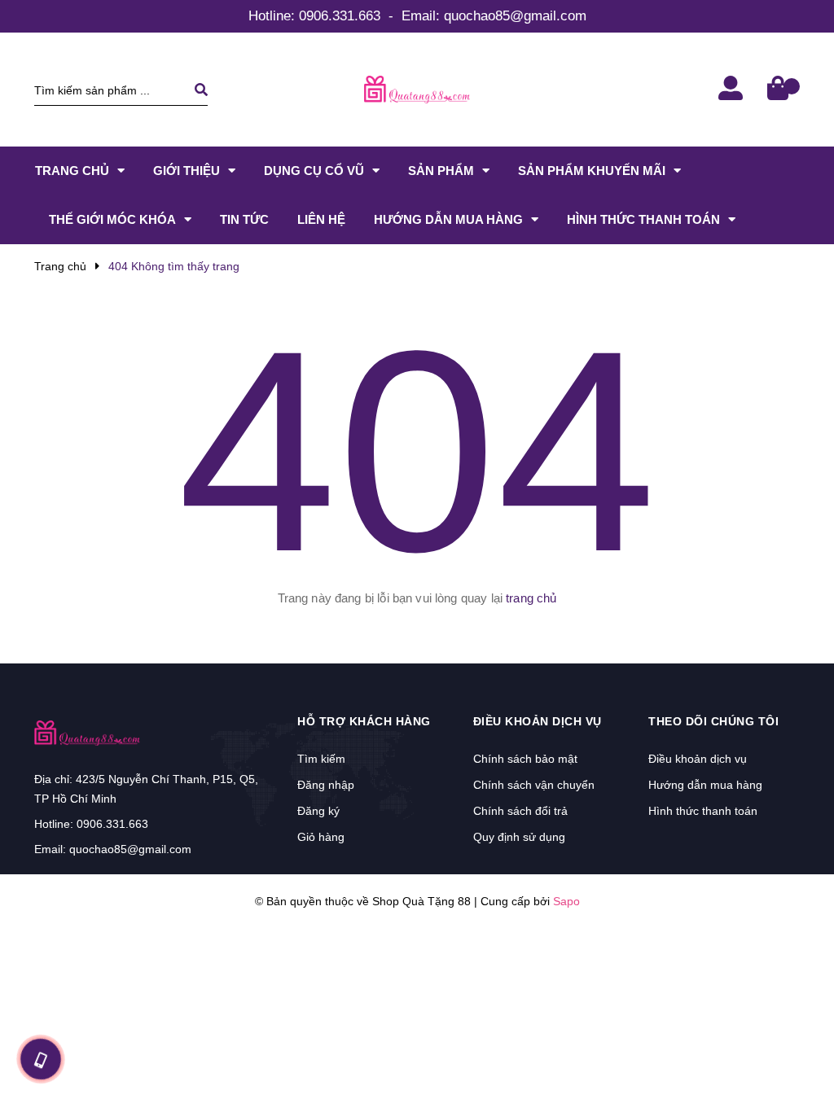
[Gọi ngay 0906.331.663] (41, 1059)
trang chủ (531, 598)
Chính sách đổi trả (520, 810)
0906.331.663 (339, 16)
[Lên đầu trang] (790, 1055)
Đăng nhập (325, 784)
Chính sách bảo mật (525, 758)
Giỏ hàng (321, 836)
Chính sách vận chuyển (534, 784)
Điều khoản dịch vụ (697, 758)
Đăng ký (318, 810)
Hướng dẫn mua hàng (705, 784)
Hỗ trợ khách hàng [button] (364, 721)
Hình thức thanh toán (702, 810)
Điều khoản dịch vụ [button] (537, 721)
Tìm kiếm (321, 758)
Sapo (566, 901)
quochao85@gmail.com (515, 16)
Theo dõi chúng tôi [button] (713, 721)
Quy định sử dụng (519, 836)
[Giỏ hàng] (779, 90)
